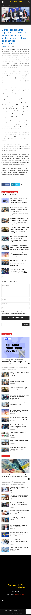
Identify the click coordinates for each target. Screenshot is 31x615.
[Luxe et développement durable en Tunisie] (5, 519)
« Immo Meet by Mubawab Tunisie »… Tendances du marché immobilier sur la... (19, 497)
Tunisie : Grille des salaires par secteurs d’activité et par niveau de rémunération (15, 476)
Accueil (3, 5)
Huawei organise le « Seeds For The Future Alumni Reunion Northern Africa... (19, 489)
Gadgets (15, 610)
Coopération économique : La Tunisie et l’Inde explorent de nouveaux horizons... (19, 374)
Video (24, 610)
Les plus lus (5, 456)
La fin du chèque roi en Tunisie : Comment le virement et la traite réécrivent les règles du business (19, 247)
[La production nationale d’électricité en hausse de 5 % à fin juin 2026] (5, 254)
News (6, 610)
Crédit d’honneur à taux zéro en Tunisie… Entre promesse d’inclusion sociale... (19, 434)
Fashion (10, 610)
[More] (21, 184)
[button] (2, 2)
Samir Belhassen (5, 478)
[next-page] (5, 277)
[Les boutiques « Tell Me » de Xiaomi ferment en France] (5, 549)
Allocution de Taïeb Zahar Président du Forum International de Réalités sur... (19, 504)
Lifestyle (20, 610)
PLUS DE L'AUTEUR (9, 194)
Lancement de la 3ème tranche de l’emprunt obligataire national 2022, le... (19, 541)
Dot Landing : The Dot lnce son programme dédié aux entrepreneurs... (15, 361)
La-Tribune (4, 363)
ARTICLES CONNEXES (10, 192)
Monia (4, 46)
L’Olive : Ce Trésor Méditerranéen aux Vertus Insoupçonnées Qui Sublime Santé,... (19, 389)
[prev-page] (2, 277)
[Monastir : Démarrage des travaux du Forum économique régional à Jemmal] (5, 512)
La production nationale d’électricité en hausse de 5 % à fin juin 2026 (19, 254)
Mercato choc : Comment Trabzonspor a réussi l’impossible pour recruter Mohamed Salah (19, 271)
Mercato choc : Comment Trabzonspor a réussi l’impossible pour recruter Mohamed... (18, 426)
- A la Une (8, 5)
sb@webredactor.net (19, 594)
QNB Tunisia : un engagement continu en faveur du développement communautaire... (19, 396)
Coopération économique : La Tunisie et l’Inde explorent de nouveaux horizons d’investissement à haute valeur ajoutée (19, 211)
